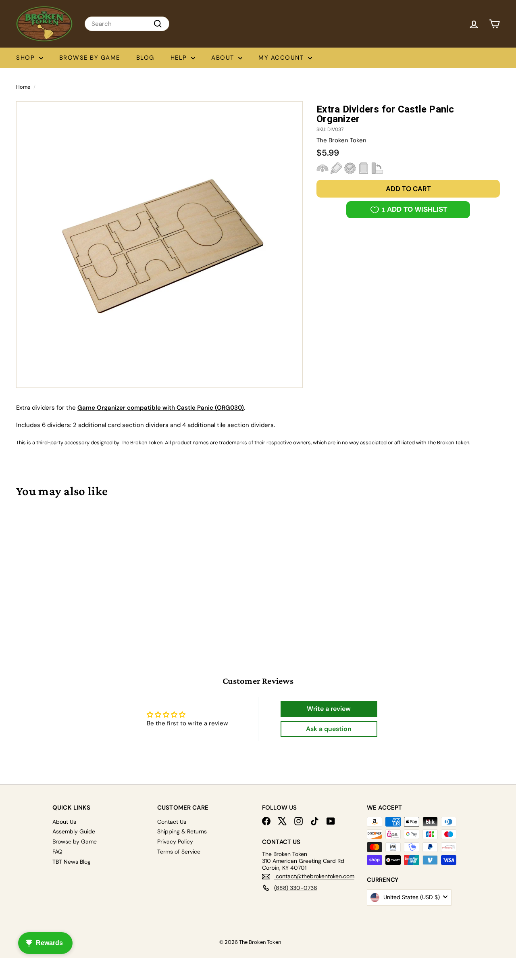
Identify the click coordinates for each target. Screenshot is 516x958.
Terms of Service (178, 851)
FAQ (57, 851)
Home (23, 86)
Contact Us (171, 821)
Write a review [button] (329, 708)
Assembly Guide (73, 831)
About (223, 58)
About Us (64, 821)
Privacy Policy (175, 841)
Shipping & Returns (182, 831)
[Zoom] (159, 244)
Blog (145, 58)
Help (180, 58)
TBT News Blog (71, 861)
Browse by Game (89, 58)
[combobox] (127, 24)
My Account (282, 58)
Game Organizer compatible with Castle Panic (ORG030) (160, 408)
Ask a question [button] (329, 729)
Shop (26, 58)
